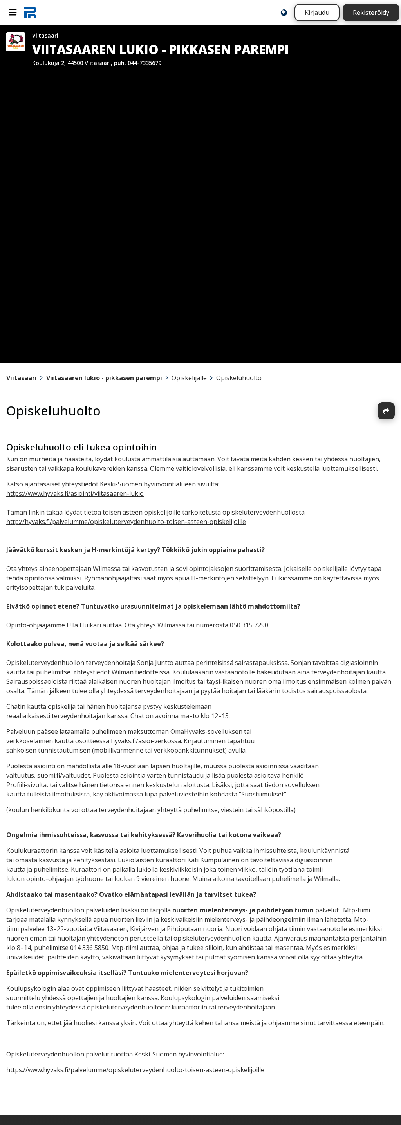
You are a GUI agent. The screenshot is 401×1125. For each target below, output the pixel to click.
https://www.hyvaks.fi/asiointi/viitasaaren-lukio (75, 493)
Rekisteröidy (371, 12)
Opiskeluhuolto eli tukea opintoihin (81, 447)
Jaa (386, 410)
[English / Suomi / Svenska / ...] (283, 12)
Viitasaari (21, 378)
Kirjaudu (317, 12)
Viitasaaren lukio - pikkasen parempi (104, 378)
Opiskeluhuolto (239, 378)
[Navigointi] (13, 12)
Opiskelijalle (189, 378)
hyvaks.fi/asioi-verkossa (146, 741)
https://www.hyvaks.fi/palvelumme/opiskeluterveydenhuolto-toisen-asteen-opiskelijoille (135, 1069)
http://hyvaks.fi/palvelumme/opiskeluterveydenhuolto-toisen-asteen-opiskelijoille (126, 521)
